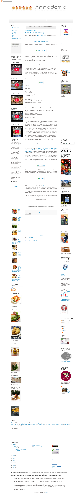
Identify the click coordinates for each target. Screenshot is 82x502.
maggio (15, 452)
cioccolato (62, 423)
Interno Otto (17, 19)
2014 (14, 462)
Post (63, 320)
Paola (62, 274)
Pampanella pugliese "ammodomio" (19, 226)
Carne (49, 424)
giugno (15, 446)
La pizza (62, 294)
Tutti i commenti (65, 322)
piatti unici (50, 212)
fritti (47, 212)
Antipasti (23, 19)
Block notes (64, 386)
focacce (17, 425)
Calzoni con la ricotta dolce (19, 219)
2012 (14, 465)
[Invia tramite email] (25, 214)
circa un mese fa (41, 35)
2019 (14, 444)
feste (12, 424)
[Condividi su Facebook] (29, 214)
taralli (20, 425)
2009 (14, 469)
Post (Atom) (31, 237)
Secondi (38, 19)
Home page (41, 235)
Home (11, 19)
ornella (64, 332)
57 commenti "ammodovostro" (30, 212)
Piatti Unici (29, 19)
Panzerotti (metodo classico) (34, 33)
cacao (13, 425)
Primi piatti (38, 423)
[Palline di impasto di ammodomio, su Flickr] (41, 143)
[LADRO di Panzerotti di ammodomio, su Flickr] (41, 50)
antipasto (30, 424)
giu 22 (16, 447)
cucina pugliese (43, 212)
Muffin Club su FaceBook (66, 361)
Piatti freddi (69, 424)
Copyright (53, 424)
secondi (67, 423)
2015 (14, 460)
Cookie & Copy (68, 19)
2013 (14, 463)
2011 (14, 467)
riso (46, 424)
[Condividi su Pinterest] (30, 214)
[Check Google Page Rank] (37, 446)
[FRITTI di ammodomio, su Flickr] (41, 82)
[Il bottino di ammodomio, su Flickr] (41, 65)
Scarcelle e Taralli (19, 246)
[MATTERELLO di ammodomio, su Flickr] (41, 165)
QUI (43, 185)
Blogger (46, 492)
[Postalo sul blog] (27, 214)
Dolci (48, 19)
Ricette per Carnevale (14, 21)
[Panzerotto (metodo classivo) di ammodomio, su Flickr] (41, 41)
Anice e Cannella (65, 70)
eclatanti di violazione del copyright (65, 292)
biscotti (57, 423)
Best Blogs (53, 466)
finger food (35, 424)
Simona (63, 275)
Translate (16, 186)
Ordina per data (40, 27)
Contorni (43, 19)
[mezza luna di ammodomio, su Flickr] (41, 178)
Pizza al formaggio (19, 259)
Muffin (62, 424)
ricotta (32, 423)
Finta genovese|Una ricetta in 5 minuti (68, 390)
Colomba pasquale (19, 231)
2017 (14, 456)
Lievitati (52, 19)
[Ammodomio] (64, 48)
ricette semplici (41, 424)
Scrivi (62, 271)
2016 (14, 458)
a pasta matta (64, 296)
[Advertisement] (34, 16)
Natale (65, 424)
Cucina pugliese (59, 19)
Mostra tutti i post (47, 27)
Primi (34, 19)
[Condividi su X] (28, 214)
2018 (14, 455)
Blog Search (54, 467)
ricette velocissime (23, 424)
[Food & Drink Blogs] (58, 466)
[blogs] (54, 465)
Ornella (62, 273)
